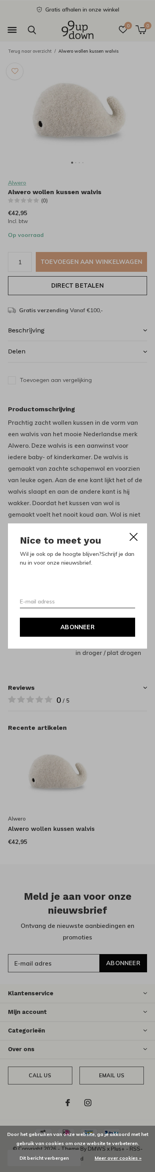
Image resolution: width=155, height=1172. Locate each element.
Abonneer (77, 627)
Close (133, 536)
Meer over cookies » (118, 1158)
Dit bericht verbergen (44, 1158)
